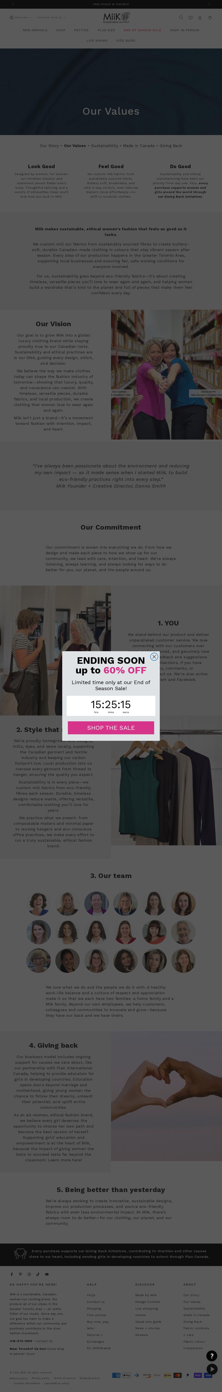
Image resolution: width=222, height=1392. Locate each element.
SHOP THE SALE (111, 727)
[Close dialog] (154, 657)
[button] (211, 1355)
